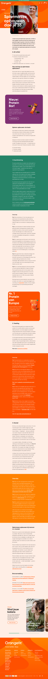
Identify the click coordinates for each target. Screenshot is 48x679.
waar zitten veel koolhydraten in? (24, 413)
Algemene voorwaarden (29, 675)
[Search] (39, 3)
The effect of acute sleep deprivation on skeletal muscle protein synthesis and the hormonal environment (23, 590)
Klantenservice (38, 650)
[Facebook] (42, 676)
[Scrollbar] (14, 633)
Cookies (34, 675)
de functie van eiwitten (22, 348)
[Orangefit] (6, 3)
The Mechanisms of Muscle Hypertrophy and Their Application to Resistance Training (23, 578)
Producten (8, 650)
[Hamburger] (46, 3)
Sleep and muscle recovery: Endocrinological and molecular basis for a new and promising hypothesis (23, 584)
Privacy (37, 675)
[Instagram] (40, 676)
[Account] (42, 3)
